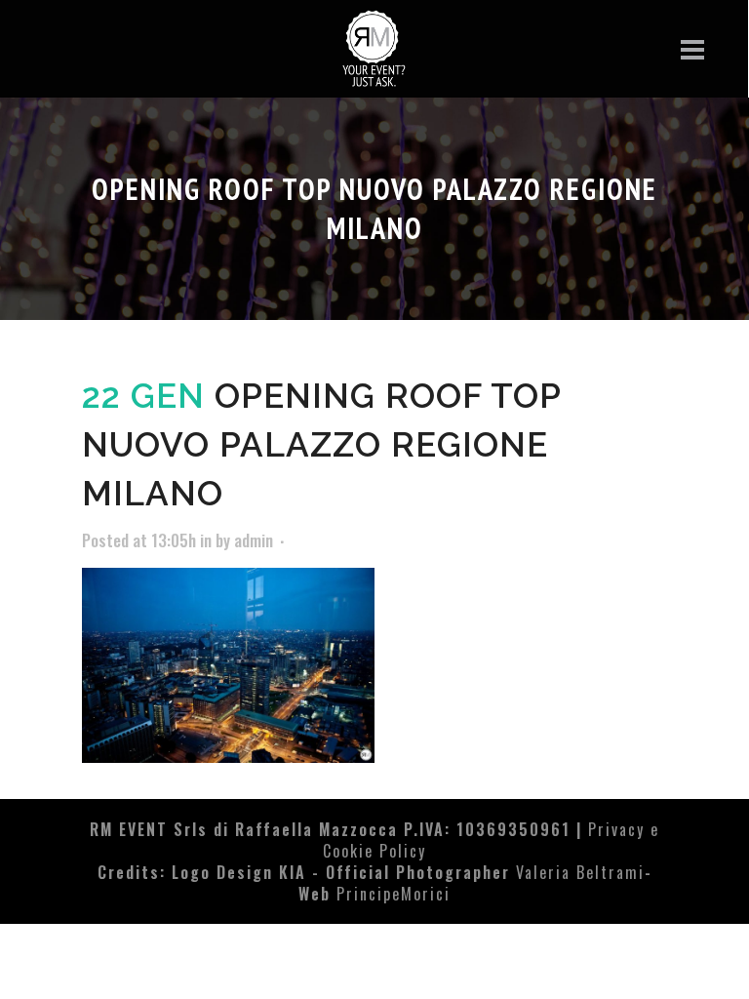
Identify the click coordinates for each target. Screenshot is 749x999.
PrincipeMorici (393, 893)
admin (253, 540)
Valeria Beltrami (580, 872)
